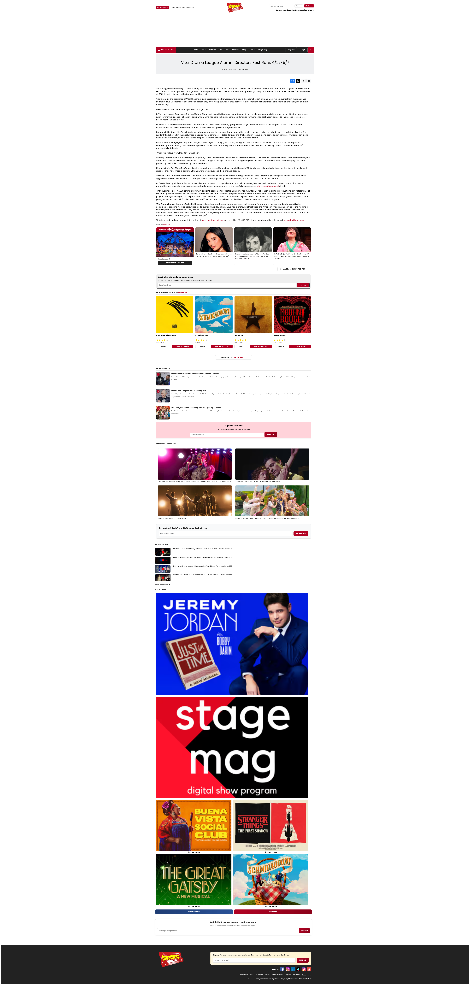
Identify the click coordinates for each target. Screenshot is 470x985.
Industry (212, 49)
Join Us (267, 974)
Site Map (296, 974)
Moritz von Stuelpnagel (268, 186)
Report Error (306, 975)
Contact (259, 974)
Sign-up (299, 6)
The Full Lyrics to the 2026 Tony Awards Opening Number (196, 408)
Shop (244, 49)
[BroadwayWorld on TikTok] (298, 969)
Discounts (273, 912)
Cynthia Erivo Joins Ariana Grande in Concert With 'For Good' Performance (202, 575)
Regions (288, 974)
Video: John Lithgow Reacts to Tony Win (188, 390)
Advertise (244, 974)
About (252, 974)
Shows (203, 49)
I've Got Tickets (182, 346)
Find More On (232, 357)
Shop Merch (163, 7)
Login (303, 49)
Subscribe (301, 533)
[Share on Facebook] (292, 81)
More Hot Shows (194, 912)
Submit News (277, 974)
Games (253, 49)
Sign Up (302, 960)
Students (235, 49)
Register (291, 49)
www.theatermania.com (213, 220)
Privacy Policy (305, 979)
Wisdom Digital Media (273, 979)
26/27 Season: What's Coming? (182, 7)
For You (166, 225)
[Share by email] (308, 81)
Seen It (163, 346)
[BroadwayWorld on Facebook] (282, 969)
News (196, 49)
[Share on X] (298, 81)
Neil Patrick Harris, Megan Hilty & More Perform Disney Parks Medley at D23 (202, 566)
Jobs (227, 49)
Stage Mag (262, 49)
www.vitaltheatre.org (294, 220)
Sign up (304, 931)
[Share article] (303, 81)
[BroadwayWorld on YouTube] (309, 969)
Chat (221, 49)
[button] (311, 50)
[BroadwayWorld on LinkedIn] (293, 969)
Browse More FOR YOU (292, 269)
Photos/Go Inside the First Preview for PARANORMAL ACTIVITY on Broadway (202, 557)
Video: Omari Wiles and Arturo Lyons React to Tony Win (195, 373)
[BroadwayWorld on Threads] (304, 969)
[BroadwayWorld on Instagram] (287, 969)
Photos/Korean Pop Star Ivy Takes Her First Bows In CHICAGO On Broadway (202, 549)
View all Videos (161, 584)
